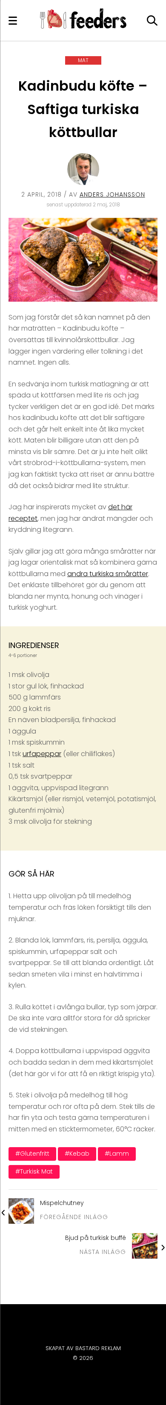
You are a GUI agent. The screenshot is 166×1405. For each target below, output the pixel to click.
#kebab (77, 1153)
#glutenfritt (32, 1153)
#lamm (117, 1153)
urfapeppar (42, 754)
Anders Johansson (112, 194)
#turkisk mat (34, 1171)
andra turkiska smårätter (107, 574)
